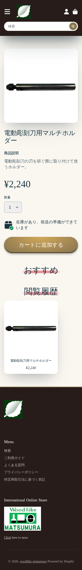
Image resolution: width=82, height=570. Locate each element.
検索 (7, 450)
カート (75, 11)
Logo (24, 12)
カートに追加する (41, 245)
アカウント (66, 11)
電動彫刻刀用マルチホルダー (31, 337)
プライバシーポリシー (21, 472)
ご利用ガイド (14, 458)
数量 (7, 197)
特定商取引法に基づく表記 (24, 479)
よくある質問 (14, 465)
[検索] (73, 26)
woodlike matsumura (33, 561)
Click (7, 537)
